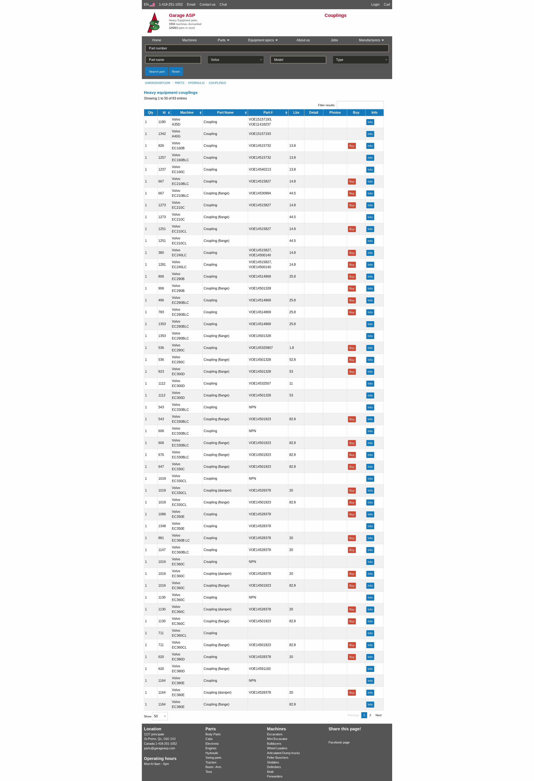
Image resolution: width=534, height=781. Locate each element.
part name (225, 112)
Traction (210, 762)
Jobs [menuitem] (334, 40)
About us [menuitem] (303, 40)
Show (148, 716)
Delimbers (274, 767)
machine (187, 112)
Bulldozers (274, 743)
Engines (211, 748)
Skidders (273, 762)
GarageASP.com (157, 82)
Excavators (275, 734)
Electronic (212, 743)
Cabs (209, 739)
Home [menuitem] (156, 40)
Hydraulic (196, 82)
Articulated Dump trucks (283, 753)
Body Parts (213, 734)
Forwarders (275, 776)
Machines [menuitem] (189, 40)
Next (378, 715)
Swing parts (213, 757)
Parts (179, 82)
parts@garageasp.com (159, 748)
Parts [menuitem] (221, 40)
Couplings (217, 82)
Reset (176, 71)
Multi (270, 771)
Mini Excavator (277, 739)
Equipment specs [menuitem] (261, 40)
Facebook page (339, 742)
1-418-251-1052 (166, 743)
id (164, 112)
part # (268, 112)
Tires (208, 771)
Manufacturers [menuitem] (369, 40)
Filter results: (326, 105)
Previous (353, 715)
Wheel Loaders (277, 748)
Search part (157, 71)
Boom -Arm (213, 767)
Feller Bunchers (277, 757)
